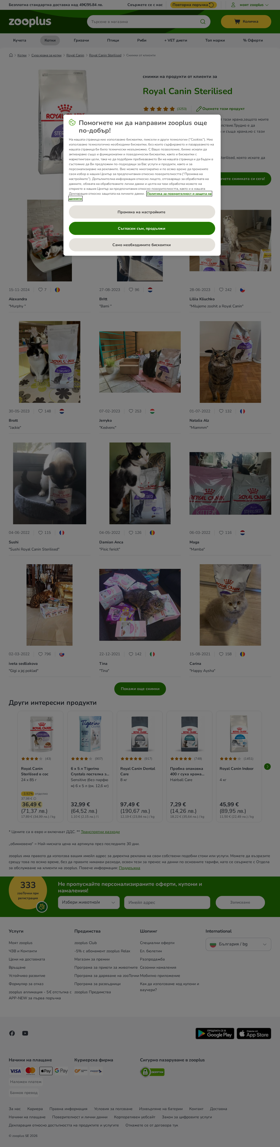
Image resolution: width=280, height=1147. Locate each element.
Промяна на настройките (142, 212)
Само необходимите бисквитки (142, 245)
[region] (142, 185)
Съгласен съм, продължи (142, 228)
